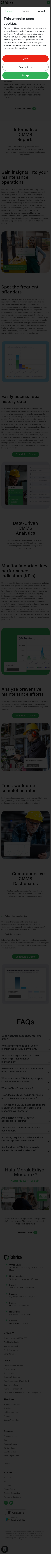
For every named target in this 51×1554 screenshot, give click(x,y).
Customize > (25, 67)
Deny (25, 58)
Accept (26, 75)
